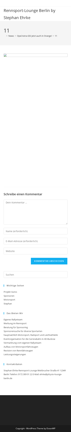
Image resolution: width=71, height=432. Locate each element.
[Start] (4, 35)
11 (56, 35)
